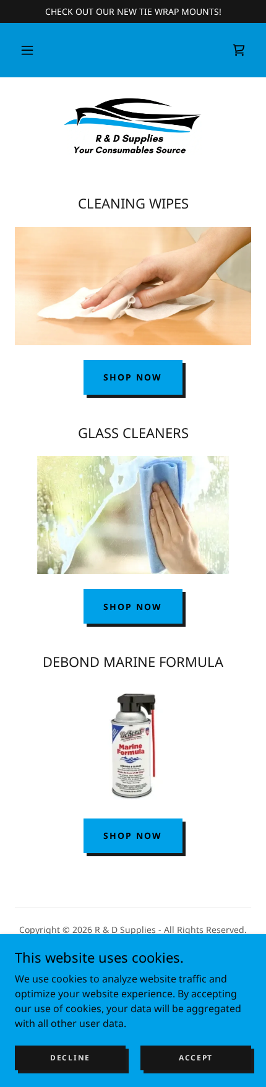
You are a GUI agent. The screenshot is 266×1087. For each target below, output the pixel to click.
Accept (196, 1057)
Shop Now (132, 377)
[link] (238, 50)
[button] (27, 50)
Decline (70, 1057)
